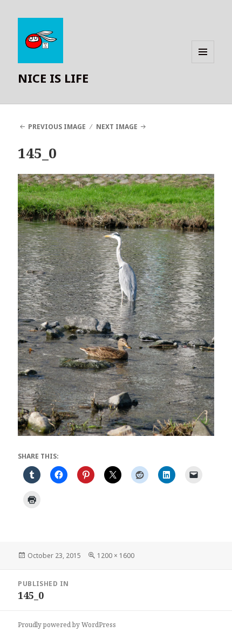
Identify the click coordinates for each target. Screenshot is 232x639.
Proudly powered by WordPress (67, 624)
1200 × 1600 (115, 555)
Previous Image (57, 126)
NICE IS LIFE (53, 78)
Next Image (117, 126)
